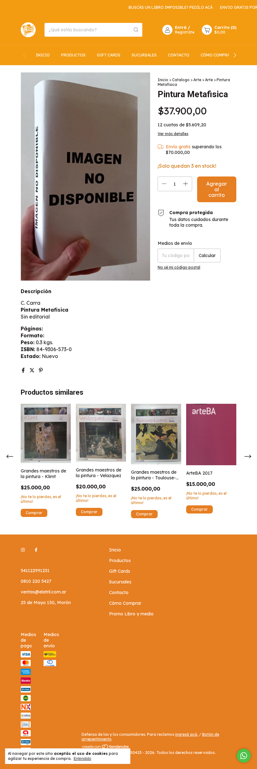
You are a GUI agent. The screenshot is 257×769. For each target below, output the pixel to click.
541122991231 (35, 570)
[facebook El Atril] (36, 550)
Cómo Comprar (216, 55)
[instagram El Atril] (23, 550)
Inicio (43, 55)
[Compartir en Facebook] (24, 370)
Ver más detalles (173, 133)
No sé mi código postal (179, 267)
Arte (197, 79)
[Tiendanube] (105, 747)
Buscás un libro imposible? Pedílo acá (163, 7)
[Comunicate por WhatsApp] (244, 756)
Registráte (184, 32)
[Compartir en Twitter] (32, 370)
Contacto (178, 55)
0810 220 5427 (36, 581)
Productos (73, 55)
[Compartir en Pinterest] (40, 370)
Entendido (82, 758)
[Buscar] (136, 30)
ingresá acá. (186, 734)
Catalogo (181, 79)
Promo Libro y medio (131, 614)
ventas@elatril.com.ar (43, 592)
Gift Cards (108, 55)
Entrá (180, 27)
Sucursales (144, 55)
